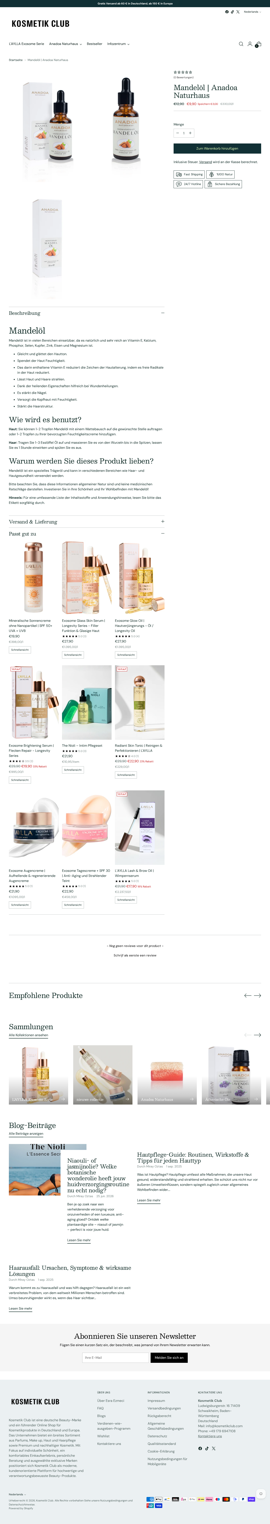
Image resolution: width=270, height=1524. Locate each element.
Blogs (101, 1416)
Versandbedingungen (164, 1408)
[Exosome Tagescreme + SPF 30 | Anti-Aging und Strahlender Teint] (87, 827)
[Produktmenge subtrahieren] (177, 133)
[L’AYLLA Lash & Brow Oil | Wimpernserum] (140, 827)
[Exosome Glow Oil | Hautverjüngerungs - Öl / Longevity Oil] (140, 577)
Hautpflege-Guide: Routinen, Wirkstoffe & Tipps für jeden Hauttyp (193, 1157)
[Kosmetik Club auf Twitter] (238, 12)
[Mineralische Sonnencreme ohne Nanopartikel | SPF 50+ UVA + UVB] (33, 577)
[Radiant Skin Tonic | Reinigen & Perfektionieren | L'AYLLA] (140, 702)
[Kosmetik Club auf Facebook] (227, 12)
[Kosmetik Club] (40, 24)
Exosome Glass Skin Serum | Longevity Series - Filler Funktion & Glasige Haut (83, 625)
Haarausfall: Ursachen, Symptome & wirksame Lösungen (70, 1270)
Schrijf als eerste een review (135, 955)
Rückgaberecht (159, 1416)
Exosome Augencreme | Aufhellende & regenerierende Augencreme (32, 875)
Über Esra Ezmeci (110, 1400)
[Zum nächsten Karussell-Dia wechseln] (257, 995)
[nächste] (182, 3)
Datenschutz (157, 1436)
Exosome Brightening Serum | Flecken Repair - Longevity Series (31, 750)
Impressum (156, 1400)
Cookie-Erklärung (161, 1451)
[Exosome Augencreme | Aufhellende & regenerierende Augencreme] (33, 827)
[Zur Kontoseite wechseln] (250, 44)
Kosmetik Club (44, 1500)
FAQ (100, 1408)
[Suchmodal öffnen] (241, 44)
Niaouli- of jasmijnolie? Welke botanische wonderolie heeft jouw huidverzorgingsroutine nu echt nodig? (98, 1175)
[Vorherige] (87, 3)
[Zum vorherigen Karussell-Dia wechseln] (247, 995)
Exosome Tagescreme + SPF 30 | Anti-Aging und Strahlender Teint (86, 875)
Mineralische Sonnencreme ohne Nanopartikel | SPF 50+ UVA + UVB (30, 625)
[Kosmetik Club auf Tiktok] (232, 12)
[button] (217, 75)
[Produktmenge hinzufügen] (190, 133)
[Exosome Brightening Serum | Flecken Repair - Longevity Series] (33, 702)
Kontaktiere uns (109, 1444)
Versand (205, 162)
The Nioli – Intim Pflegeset (82, 745)
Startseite (16, 60)
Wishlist (103, 1436)
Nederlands (251, 12)
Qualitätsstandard (162, 1444)
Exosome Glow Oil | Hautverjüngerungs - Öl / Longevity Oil (134, 625)
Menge (179, 124)
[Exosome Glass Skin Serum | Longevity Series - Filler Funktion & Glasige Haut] (87, 577)
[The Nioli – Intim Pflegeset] (87, 702)
